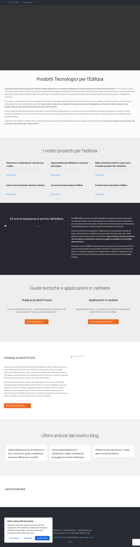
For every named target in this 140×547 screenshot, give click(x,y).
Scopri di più (10, 175)
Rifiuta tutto (28, 538)
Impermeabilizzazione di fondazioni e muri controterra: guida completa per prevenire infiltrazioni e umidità (26, 454)
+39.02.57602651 (56, 537)
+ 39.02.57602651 (13, 2)
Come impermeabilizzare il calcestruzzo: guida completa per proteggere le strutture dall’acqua (68, 454)
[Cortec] (15, 498)
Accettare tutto (42, 538)
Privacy (70, 542)
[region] (28, 530)
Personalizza (14, 538)
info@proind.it (27, 2)
